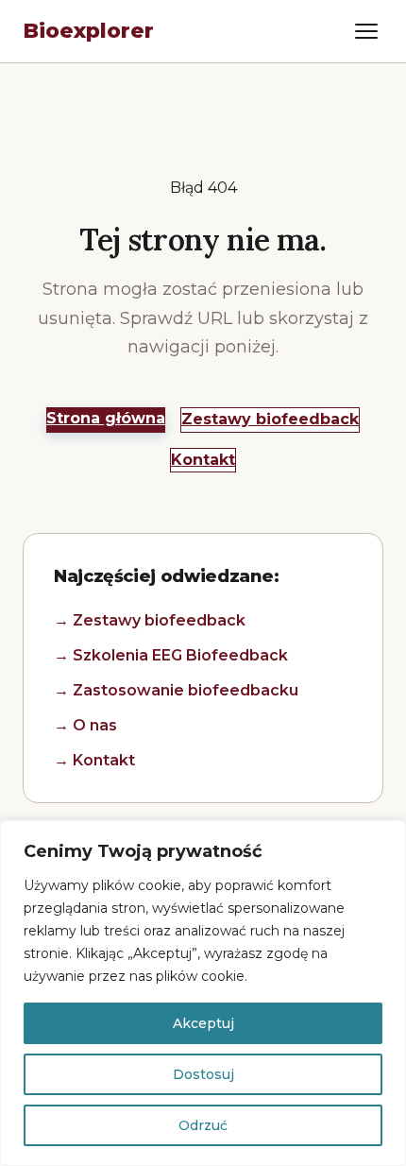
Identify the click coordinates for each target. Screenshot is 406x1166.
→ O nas (85, 725)
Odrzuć (203, 1125)
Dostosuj (203, 1074)
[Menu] (366, 31)
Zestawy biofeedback (270, 419)
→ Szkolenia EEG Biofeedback (171, 655)
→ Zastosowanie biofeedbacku (176, 690)
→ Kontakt (94, 760)
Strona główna (105, 418)
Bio (88, 30)
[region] (203, 993)
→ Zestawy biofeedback (149, 620)
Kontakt (203, 460)
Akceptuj (203, 1023)
